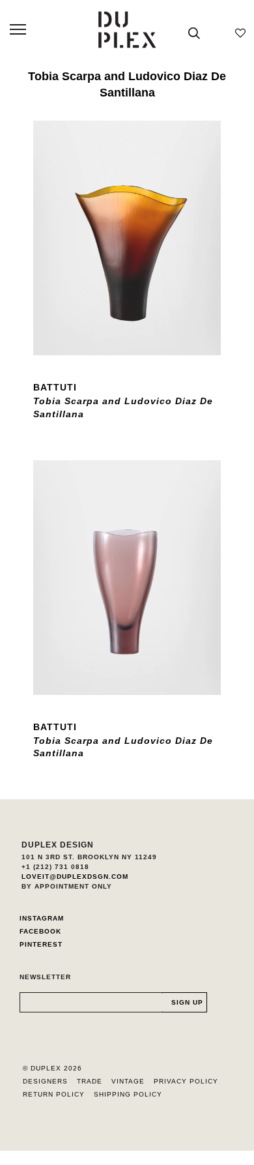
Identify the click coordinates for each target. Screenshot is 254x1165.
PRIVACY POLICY (186, 1081)
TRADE (89, 1081)
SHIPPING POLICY (128, 1094)
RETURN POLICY (54, 1094)
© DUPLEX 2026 (52, 1068)
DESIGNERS (45, 1081)
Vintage (128, 1081)
